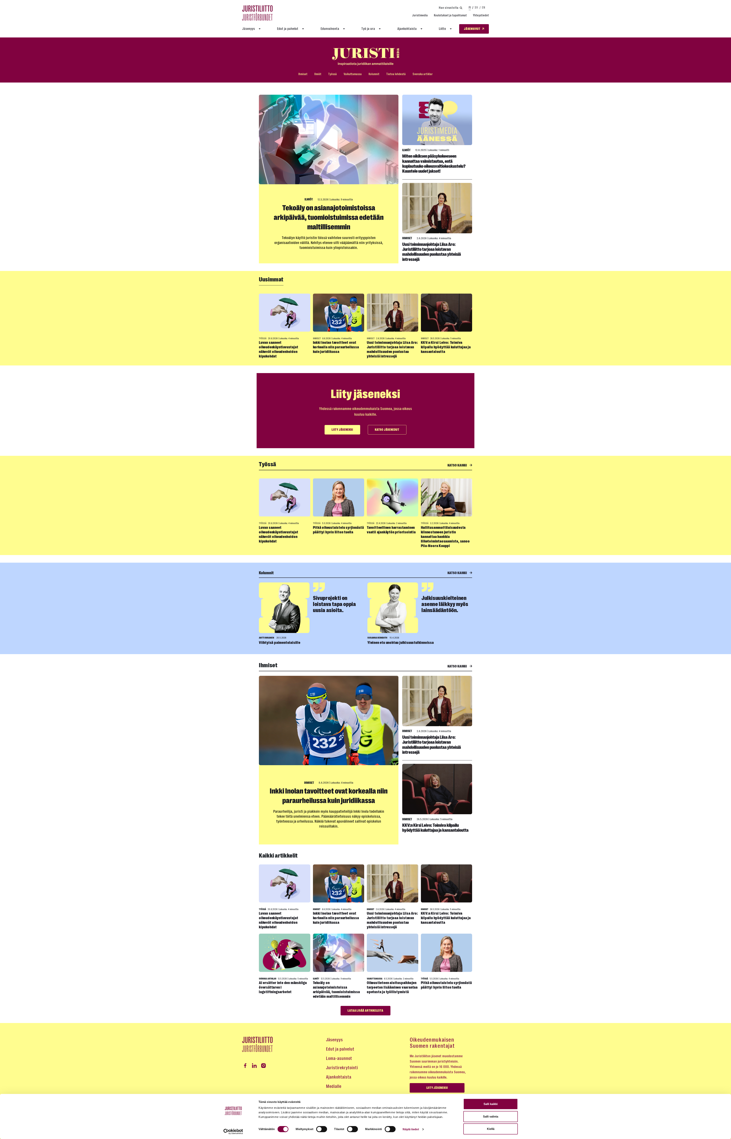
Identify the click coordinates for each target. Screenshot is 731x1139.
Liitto (442, 29)
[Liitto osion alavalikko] (450, 29)
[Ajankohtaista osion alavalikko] (421, 29)
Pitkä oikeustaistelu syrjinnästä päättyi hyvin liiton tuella (338, 529)
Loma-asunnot (339, 1058)
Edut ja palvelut (287, 29)
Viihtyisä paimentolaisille (279, 642)
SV (476, 7)
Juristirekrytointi (342, 1067)
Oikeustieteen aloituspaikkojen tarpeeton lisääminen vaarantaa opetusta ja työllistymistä (392, 987)
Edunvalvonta (330, 29)
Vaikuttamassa (353, 74)
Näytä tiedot (411, 1129)
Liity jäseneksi (342, 429)
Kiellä (490, 1128)
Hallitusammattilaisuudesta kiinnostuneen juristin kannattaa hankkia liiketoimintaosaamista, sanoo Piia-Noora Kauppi (445, 536)
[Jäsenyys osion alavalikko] (259, 29)
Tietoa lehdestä (396, 74)
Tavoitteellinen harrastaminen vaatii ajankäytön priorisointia (391, 529)
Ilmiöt (317, 74)
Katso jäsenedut (387, 429)
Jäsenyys (248, 29)
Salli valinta (490, 1116)
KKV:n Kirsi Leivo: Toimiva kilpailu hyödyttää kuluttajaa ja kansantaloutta (446, 347)
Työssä (332, 74)
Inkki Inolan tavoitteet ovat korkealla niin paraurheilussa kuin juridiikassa (336, 347)
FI (470, 7)
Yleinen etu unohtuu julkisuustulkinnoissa (400, 642)
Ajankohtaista (407, 29)
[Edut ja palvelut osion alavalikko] (303, 29)
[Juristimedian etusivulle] (365, 56)
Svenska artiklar (423, 74)
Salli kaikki (491, 1104)
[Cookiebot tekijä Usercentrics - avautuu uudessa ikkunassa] (233, 1131)
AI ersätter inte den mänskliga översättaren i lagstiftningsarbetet (283, 987)
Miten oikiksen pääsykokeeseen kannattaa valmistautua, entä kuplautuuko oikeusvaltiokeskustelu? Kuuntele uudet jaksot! (434, 163)
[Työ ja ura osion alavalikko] (379, 29)
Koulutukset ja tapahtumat (450, 15)
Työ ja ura (368, 29)
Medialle (333, 1086)
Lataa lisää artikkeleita (365, 1010)
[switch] (321, 1129)
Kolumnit (374, 74)
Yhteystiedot (481, 15)
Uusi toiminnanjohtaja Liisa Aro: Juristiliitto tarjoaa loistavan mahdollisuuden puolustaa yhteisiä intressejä (431, 252)
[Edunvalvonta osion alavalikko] (344, 29)
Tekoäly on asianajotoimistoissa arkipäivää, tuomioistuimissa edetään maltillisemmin (329, 217)
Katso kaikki (458, 465)
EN (483, 7)
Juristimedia (420, 15)
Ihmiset (302, 74)
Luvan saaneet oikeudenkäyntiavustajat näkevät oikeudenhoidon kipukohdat (278, 349)
